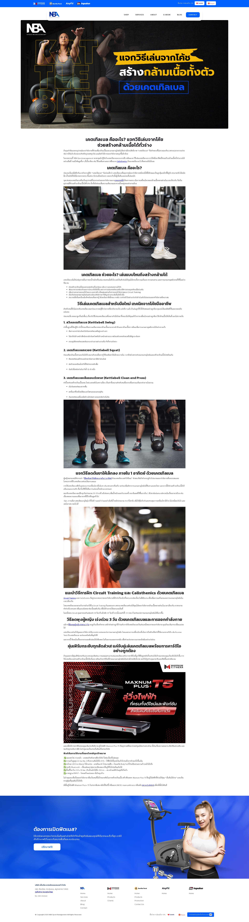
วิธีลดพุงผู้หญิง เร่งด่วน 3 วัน (78, 624)
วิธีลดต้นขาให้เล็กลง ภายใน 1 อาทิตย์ (98, 478)
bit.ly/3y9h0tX (148, 785)
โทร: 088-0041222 (41, 896)
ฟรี (211, 914)
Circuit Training (70, 598)
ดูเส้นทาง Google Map (44, 891)
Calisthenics (122, 161)
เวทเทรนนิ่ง (119, 180)
